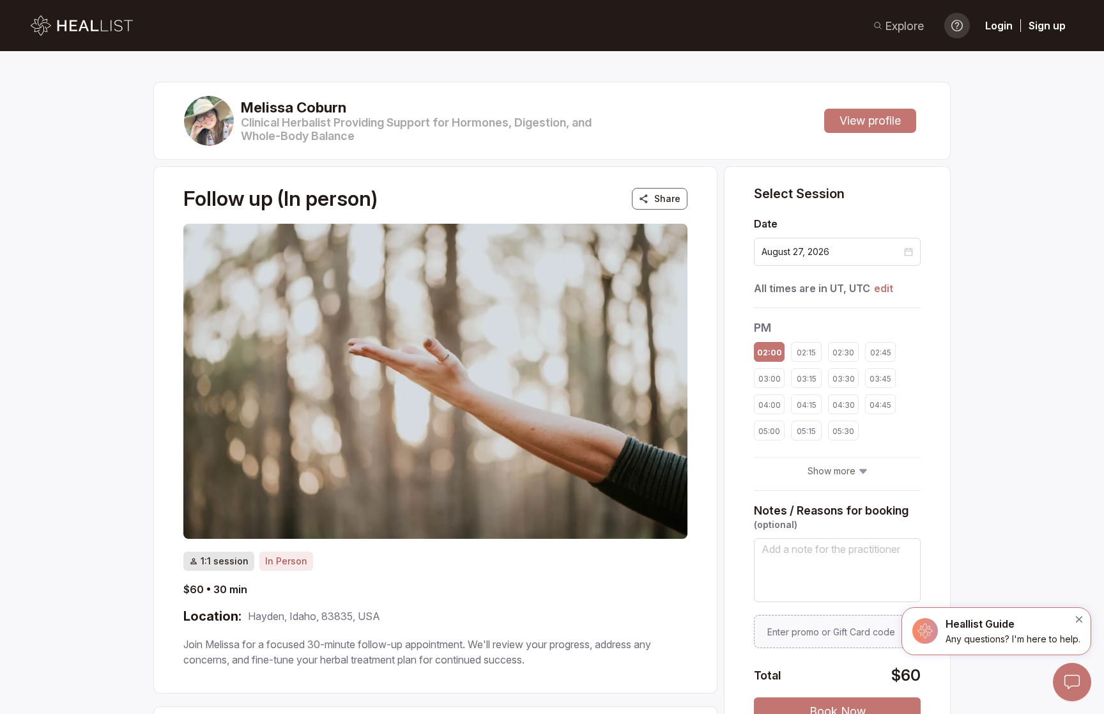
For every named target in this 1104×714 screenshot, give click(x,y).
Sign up (1047, 25)
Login (999, 25)
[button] (908, 251)
